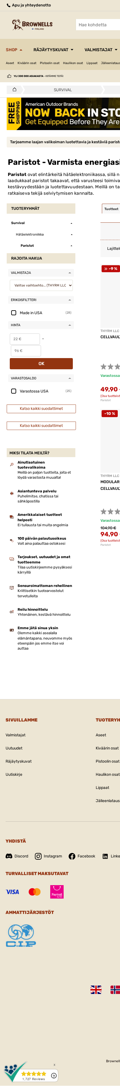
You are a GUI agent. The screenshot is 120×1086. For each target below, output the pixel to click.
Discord (21, 856)
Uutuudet (14, 748)
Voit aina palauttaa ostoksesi (41, 543)
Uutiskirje (14, 774)
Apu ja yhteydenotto (31, 5)
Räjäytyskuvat (50, 49)
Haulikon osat (73, 63)
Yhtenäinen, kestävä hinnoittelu (44, 614)
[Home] (13, 90)
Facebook (86, 856)
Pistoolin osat (49, 63)
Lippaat (92, 63)
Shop (11, 49)
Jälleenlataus (108, 800)
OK (41, 363)
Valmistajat (98, 49)
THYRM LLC (109, 331)
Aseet (10, 63)
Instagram (53, 856)
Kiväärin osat (27, 63)
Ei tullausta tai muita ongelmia (43, 525)
